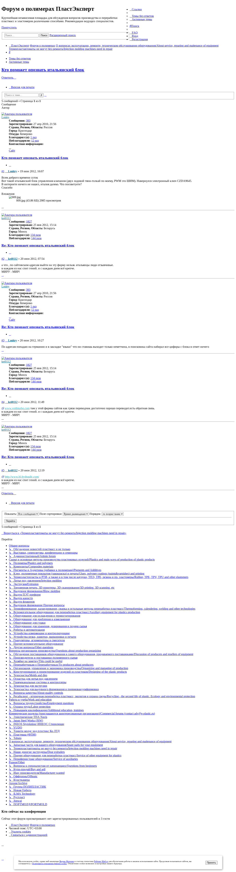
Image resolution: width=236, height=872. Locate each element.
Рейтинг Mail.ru (101, 861)
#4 (2, 402)
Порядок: (95, 513)
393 (28, 120)
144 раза (36, 238)
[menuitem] (142, 16)
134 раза (35, 234)
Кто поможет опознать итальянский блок (42, 69)
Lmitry (5, 117)
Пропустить (9, 27)
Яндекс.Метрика (66, 861)
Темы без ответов (20, 58)
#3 (2, 340)
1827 (29, 221)
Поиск (44, 35)
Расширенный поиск (63, 35)
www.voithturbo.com (17, 408)
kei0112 (6, 218)
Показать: (10, 513)
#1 (2, 171)
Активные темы (19, 61)
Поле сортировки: (51, 513)
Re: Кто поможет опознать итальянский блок (37, 245)
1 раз (33, 137)
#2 (2, 258)
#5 (2, 470)
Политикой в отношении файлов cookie (49, 863)
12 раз (35, 140)
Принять (211, 862)
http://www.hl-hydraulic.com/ (22, 476)
